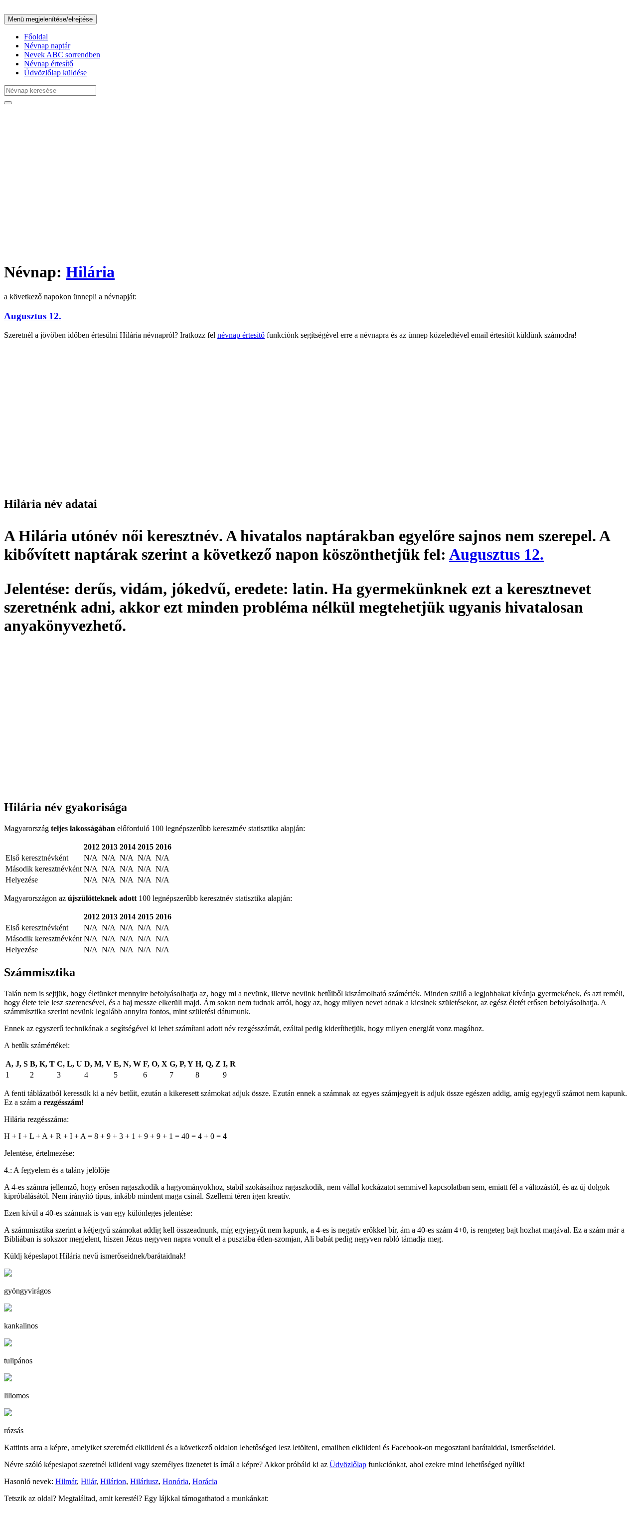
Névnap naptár (47, 45)
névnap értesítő (241, 335)
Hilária (90, 272)
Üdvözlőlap (347, 1464)
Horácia (204, 1481)
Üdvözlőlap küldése (55, 72)
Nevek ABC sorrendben (62, 54)
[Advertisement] (303, 182)
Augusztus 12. (32, 316)
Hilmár (66, 1481)
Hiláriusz (144, 1481)
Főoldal (36, 36)
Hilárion (113, 1481)
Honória (175, 1481)
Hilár (88, 1481)
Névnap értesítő (48, 63)
